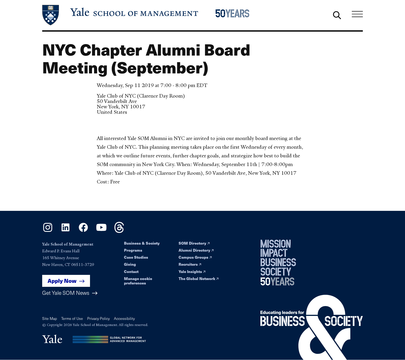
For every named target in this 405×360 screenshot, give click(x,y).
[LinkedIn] (65, 231)
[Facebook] (83, 231)
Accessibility (124, 318)
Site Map (49, 318)
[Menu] (357, 13)
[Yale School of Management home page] (120, 15)
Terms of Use (72, 318)
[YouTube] (101, 231)
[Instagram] (47, 231)
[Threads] (119, 231)
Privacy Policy (98, 318)
